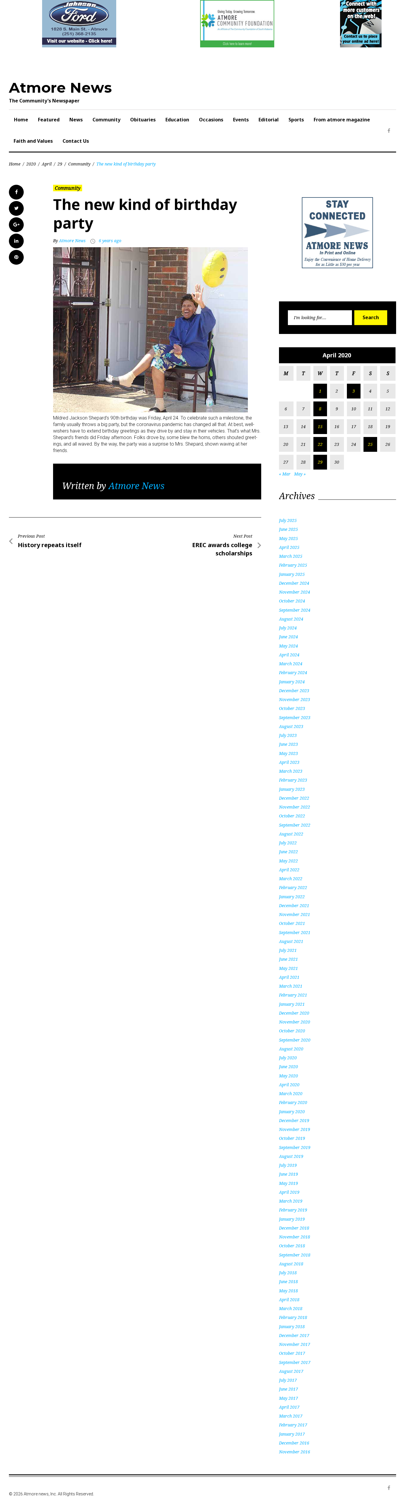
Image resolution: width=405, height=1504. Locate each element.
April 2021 (289, 977)
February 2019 (293, 1210)
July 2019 (288, 1165)
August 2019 (291, 1156)
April (47, 164)
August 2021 (291, 941)
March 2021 (290, 986)
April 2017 (289, 1407)
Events (241, 119)
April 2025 (289, 547)
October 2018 (292, 1245)
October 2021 (292, 923)
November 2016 (294, 1452)
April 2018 (289, 1299)
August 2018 (291, 1264)
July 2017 (288, 1380)
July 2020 (288, 1057)
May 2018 (288, 1290)
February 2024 (293, 672)
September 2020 (294, 1040)
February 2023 (293, 780)
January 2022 (292, 896)
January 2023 (292, 789)
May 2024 (288, 646)
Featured (49, 119)
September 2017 (294, 1362)
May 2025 (288, 538)
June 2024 (288, 636)
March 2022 (290, 878)
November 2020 (294, 1022)
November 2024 (294, 592)
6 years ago (110, 240)
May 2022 (288, 861)
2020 (31, 164)
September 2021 (294, 932)
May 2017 (288, 1398)
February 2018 (293, 1317)
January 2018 (292, 1326)
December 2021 (294, 905)
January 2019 (292, 1219)
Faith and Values (33, 141)
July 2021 (288, 950)
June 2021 (288, 959)
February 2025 (293, 565)
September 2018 (294, 1255)
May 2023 (288, 753)
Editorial (269, 119)
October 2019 (292, 1138)
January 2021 (292, 1004)
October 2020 (292, 1031)
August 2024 (291, 619)
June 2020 (288, 1066)
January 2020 (292, 1111)
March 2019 (290, 1201)
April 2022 (289, 869)
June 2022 (288, 851)
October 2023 (292, 708)
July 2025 (288, 520)
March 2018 (290, 1308)
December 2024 (294, 583)
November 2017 (294, 1344)
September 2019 (294, 1147)
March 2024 (290, 663)
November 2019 (294, 1129)
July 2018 (288, 1272)
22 (320, 444)
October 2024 (292, 601)
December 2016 (294, 1443)
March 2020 (290, 1093)
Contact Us (76, 141)
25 (370, 444)
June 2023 (288, 744)
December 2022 (294, 798)
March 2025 (290, 556)
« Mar (285, 474)
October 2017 (292, 1353)
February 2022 (293, 887)
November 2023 (294, 699)
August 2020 (291, 1049)
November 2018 (294, 1237)
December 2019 (294, 1120)
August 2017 (291, 1371)
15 (320, 426)
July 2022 (288, 843)
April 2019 (289, 1192)
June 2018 (288, 1281)
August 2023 (291, 726)
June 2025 (288, 529)
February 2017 (293, 1425)
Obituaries (143, 119)
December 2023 (294, 690)
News (76, 119)
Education (177, 119)
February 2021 (293, 995)
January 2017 (292, 1434)
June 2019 (288, 1174)
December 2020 (294, 1013)
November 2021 (294, 914)
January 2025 (292, 574)
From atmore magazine (342, 119)
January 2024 (292, 681)
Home (21, 119)
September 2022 (294, 825)
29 (60, 164)
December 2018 (294, 1228)
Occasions (211, 119)
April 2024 (289, 655)
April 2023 (289, 762)
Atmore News (60, 87)
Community (106, 119)
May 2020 (288, 1076)
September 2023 (294, 717)
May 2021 (288, 968)
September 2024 (294, 610)
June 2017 (288, 1389)
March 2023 (290, 771)
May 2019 (288, 1183)
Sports (296, 119)
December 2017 (294, 1335)
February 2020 (293, 1102)
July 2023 (288, 735)
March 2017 (290, 1416)
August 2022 (291, 834)
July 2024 (288, 628)
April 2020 (289, 1084)
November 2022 (294, 807)
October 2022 (292, 816)
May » (300, 474)
